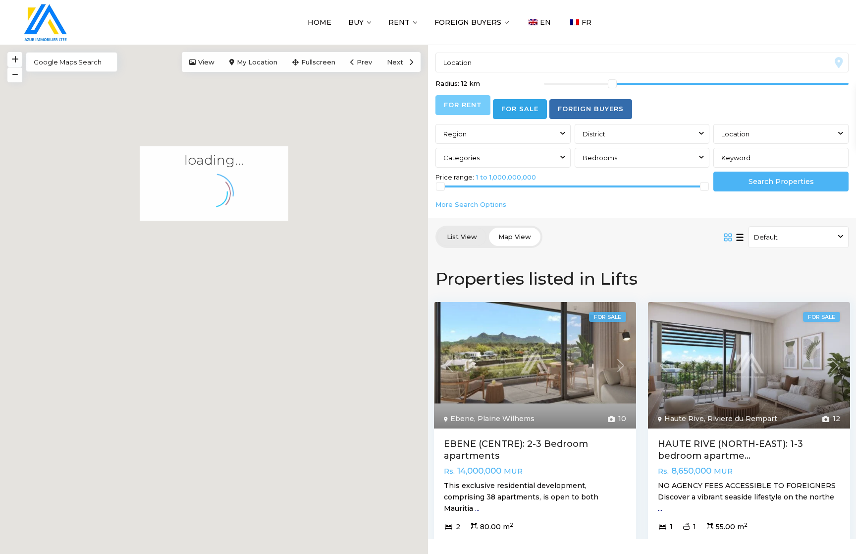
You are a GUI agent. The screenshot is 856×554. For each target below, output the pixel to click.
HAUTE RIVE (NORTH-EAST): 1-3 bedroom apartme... (730, 449)
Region (455, 134)
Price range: (454, 177)
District (594, 134)
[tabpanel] (642, 165)
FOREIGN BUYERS (467, 22)
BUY (356, 22)
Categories (461, 158)
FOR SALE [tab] (519, 109)
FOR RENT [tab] (463, 105)
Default (766, 237)
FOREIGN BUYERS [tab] (591, 109)
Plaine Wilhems (506, 418)
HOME (319, 22)
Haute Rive (684, 418)
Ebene (462, 418)
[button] (185, 335)
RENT (399, 22)
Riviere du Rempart (742, 418)
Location (735, 134)
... (477, 508)
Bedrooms (600, 158)
